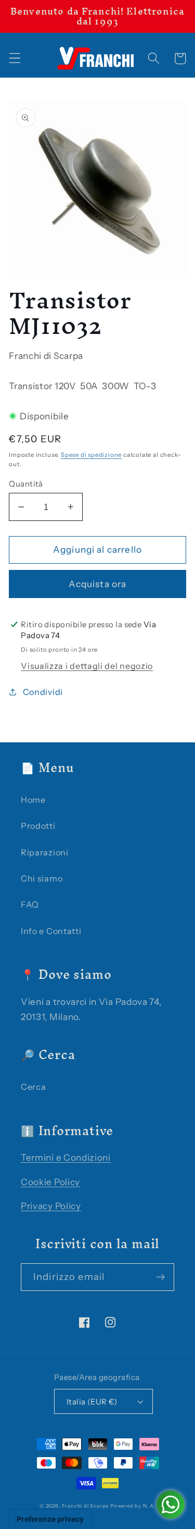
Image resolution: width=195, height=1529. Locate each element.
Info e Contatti (51, 931)
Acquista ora (98, 583)
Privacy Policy (51, 1205)
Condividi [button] (43, 692)
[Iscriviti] (160, 1277)
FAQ (30, 904)
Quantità (26, 484)
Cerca (33, 1087)
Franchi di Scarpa (85, 1506)
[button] (15, 58)
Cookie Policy (50, 1181)
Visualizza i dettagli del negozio (87, 666)
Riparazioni (45, 852)
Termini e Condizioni (66, 1157)
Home (33, 799)
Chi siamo (41, 878)
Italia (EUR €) (92, 1402)
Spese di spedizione (91, 454)
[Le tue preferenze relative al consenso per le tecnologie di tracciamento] (50, 1519)
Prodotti (38, 826)
